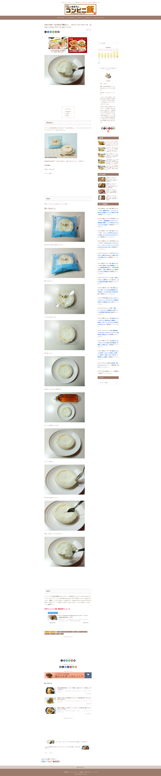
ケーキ (62, 633)
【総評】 (67, 115)
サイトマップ (94, 772)
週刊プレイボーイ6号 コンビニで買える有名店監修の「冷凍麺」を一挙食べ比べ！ (108, 342)
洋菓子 (59, 631)
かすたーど (47, 633)
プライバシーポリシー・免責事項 (76, 772)
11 (102, 55)
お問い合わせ (87, 772)
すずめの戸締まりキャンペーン (67, 631)
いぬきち (108, 80)
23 (117, 56)
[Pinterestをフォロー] (71, 667)
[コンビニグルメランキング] (56, 761)
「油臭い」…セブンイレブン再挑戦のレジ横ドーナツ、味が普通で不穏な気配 (108, 310)
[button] (58, 32)
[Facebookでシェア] (48, 32)
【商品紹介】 (68, 111)
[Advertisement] (68, 96)
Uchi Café (76, 631)
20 (108, 56)
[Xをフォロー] (63, 667)
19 (105, 56)
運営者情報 (66, 772)
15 (114, 55)
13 (108, 55)
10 (99, 55)
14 (111, 55)
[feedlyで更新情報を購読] (73, 667)
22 (114, 56)
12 (105, 55)
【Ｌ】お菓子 (53, 631)
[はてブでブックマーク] (51, 32)
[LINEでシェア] (53, 32)
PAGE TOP (81, 767)
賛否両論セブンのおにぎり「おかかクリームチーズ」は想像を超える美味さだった (108, 332)
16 (117, 55)
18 (102, 56)
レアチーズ (53, 633)
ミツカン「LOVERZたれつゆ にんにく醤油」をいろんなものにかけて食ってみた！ (108, 234)
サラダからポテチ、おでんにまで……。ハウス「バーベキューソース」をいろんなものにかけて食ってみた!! (108, 245)
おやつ (58, 633)
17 (99, 56)
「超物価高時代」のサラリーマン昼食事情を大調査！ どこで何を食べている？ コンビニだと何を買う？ (109, 222)
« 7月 (99, 62)
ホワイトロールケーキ (83, 631)
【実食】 (67, 113)
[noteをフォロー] (68, 667)
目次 (66, 108)
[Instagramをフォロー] (65, 667)
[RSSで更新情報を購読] (76, 667)
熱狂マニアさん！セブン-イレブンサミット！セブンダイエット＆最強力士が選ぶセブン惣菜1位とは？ (108, 300)
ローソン (47, 631)
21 (111, 56)
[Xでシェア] (45, 32)
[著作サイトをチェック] (60, 667)
